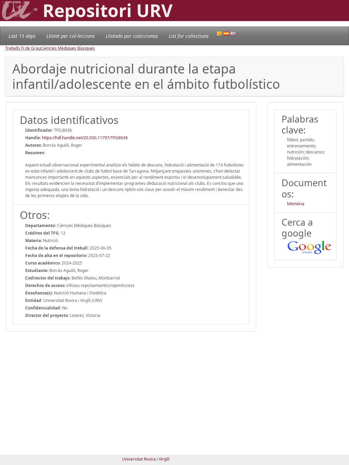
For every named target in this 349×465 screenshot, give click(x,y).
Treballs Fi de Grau (23, 48)
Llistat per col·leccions (70, 36)
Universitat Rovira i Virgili (145, 459)
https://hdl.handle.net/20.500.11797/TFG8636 (85, 138)
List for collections (189, 36)
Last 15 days (22, 36)
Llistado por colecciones (132, 36)
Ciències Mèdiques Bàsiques (68, 48)
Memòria (295, 204)
